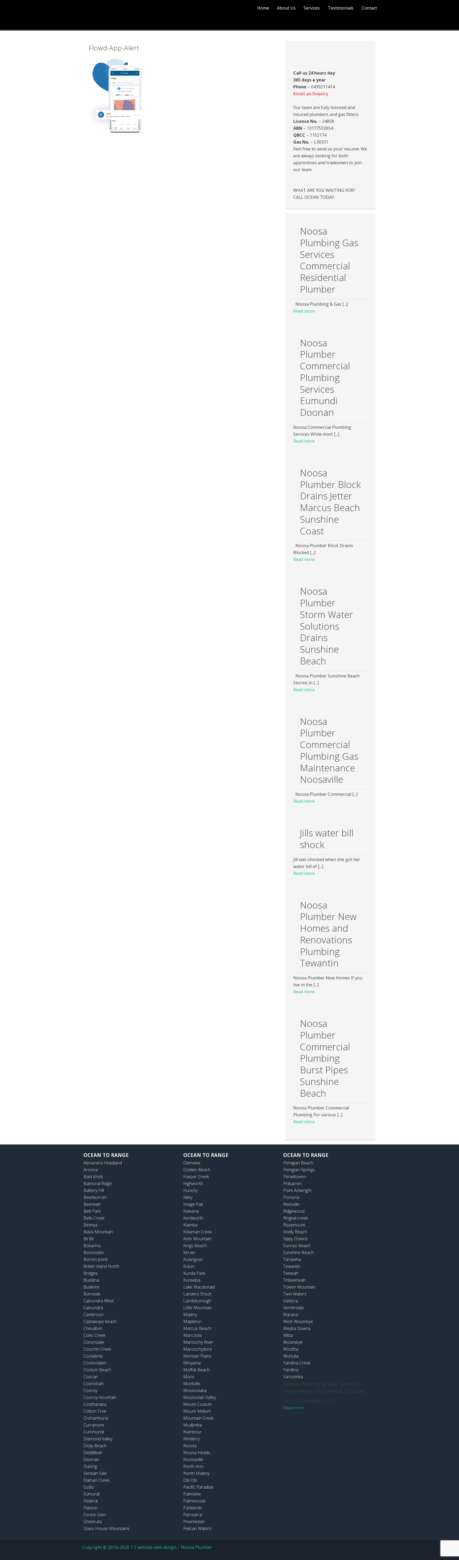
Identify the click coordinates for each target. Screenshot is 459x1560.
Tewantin (291, 1266)
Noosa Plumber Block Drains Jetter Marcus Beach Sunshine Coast (330, 501)
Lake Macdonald (199, 1287)
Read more (304, 311)
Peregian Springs (299, 1170)
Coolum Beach (97, 1370)
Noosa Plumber (196, 1547)
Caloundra (93, 1308)
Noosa (190, 1446)
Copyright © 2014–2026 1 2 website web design (129, 1547)
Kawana (191, 1211)
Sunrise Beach (297, 1245)
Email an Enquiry (310, 94)
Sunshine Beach (298, 1252)
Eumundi (91, 1494)
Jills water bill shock (327, 839)
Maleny (190, 1314)
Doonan (91, 1459)
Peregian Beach (298, 1163)
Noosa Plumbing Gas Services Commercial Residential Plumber (329, 260)
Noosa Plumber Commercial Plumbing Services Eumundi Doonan (325, 377)
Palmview (192, 1494)
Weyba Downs (297, 1328)
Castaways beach (100, 1321)
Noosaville (193, 1459)
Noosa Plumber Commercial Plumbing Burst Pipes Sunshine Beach (325, 1058)
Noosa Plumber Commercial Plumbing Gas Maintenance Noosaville (329, 750)
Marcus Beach (197, 1328)
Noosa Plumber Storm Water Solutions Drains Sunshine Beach (326, 626)
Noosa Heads (196, 1452)
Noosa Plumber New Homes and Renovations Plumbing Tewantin (328, 934)
